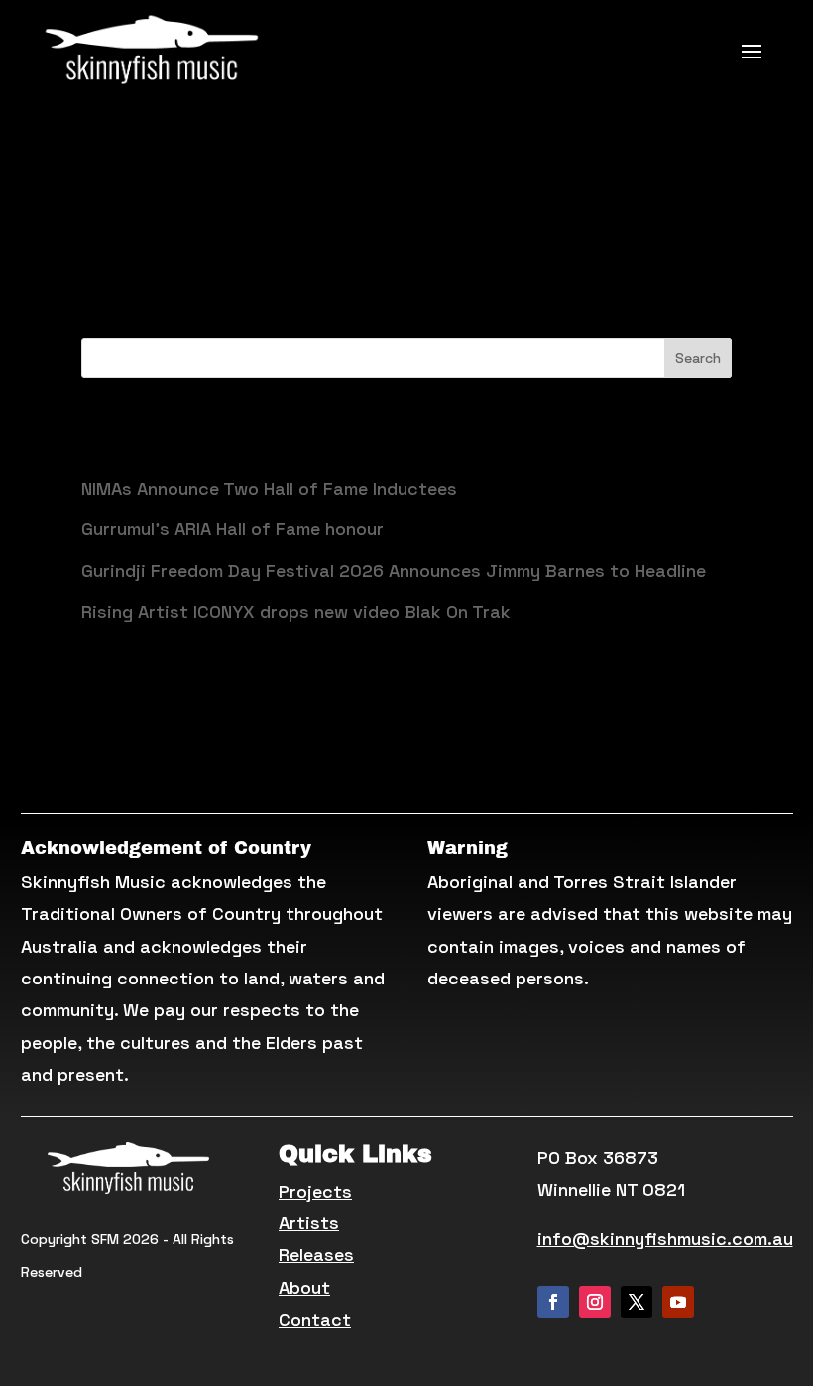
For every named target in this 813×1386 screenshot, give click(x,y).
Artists (309, 1223)
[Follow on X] (636, 1302)
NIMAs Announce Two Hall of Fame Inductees (269, 488)
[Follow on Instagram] (595, 1302)
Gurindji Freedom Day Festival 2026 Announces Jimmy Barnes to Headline (393, 570)
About (304, 1287)
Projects (315, 1191)
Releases (316, 1254)
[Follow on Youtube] (678, 1302)
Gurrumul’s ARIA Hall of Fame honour (232, 529)
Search (698, 358)
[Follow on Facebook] (553, 1302)
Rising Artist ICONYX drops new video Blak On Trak (296, 611)
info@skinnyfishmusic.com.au (665, 1238)
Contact (315, 1319)
